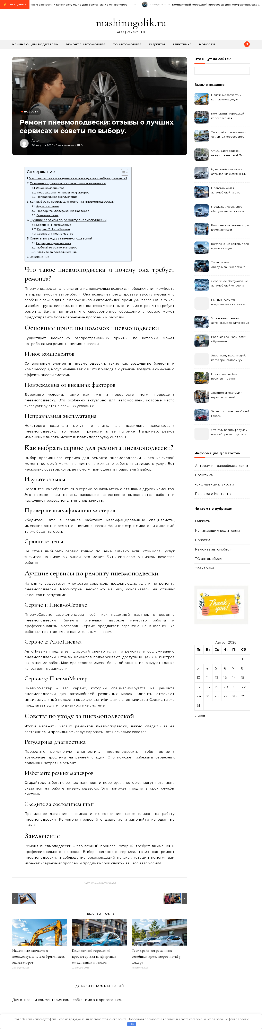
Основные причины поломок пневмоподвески (68, 183)
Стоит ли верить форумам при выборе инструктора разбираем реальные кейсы (229, 432)
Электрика (182, 44)
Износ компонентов (50, 188)
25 (208, 696)
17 (199, 687)
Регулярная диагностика (53, 243)
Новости (207, 44)
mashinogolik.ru (131, 22)
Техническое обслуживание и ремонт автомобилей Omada (228, 265)
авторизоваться (107, 1000)
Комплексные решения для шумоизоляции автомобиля (230, 228)
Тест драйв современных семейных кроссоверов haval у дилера (156, 956)
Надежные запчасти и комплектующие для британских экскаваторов (38, 956)
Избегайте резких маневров (57, 247)
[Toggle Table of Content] (122, 172)
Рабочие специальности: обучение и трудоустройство (228, 339)
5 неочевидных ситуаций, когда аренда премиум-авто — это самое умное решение (228, 358)
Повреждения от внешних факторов (63, 192)
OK (132, 1024)
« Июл (200, 716)
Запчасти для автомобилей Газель (230, 413)
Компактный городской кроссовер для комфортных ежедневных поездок (94, 956)
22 (244, 687)
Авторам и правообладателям (221, 466)
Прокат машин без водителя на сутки (224, 376)
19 (216, 687)
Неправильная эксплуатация (57, 196)
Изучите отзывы (47, 206)
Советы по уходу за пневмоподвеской (61, 238)
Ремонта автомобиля (86, 44)
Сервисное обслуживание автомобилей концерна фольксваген (229, 283)
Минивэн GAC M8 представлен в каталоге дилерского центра (228, 302)
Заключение (40, 257)
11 (207, 678)
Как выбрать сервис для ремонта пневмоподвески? (72, 201)
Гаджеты (157, 44)
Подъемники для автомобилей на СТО (226, 190)
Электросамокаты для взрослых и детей (226, 395)
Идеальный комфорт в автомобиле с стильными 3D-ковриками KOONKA (228, 172)
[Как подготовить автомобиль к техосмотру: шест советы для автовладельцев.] (177, 898)
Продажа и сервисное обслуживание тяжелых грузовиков (227, 209)
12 (216, 678)
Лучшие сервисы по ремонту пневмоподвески (68, 220)
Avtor (36, 140)
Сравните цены (47, 215)
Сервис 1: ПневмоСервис (53, 224)
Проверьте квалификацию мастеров (63, 210)
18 (208, 687)
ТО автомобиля (127, 44)
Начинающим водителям (35, 44)
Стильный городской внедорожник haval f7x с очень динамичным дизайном (228, 153)
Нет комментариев (99, 883)
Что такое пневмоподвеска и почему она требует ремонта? (78, 178)
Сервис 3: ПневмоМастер (55, 233)
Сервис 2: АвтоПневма (53, 229)
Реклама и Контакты (213, 494)
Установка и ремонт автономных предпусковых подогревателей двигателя (230, 321)
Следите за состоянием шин (56, 252)
